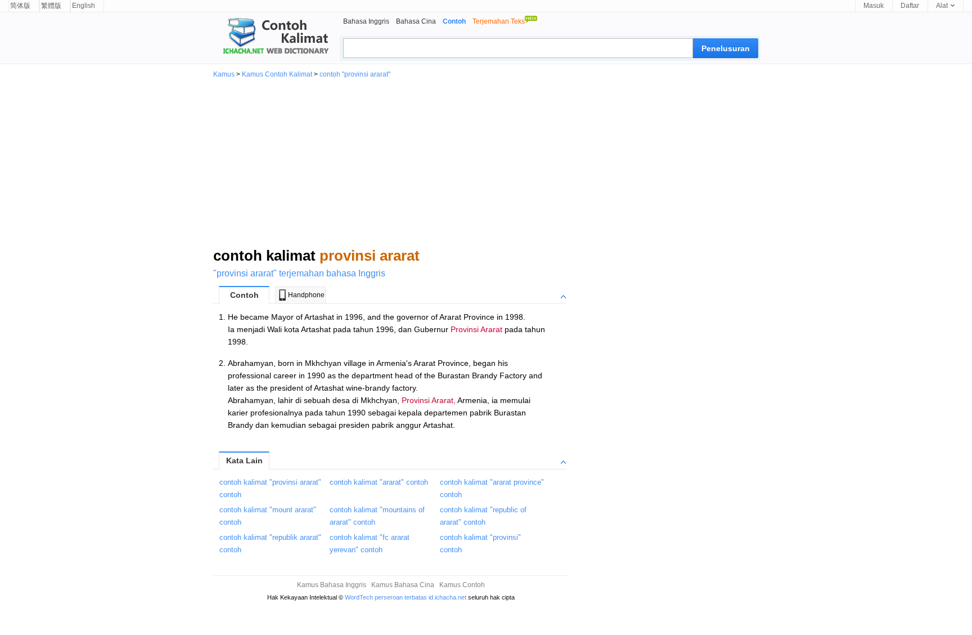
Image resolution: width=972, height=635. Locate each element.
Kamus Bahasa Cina (402, 585)
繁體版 (51, 6)
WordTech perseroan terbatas (386, 597)
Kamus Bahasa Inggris (331, 585)
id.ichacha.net (447, 597)
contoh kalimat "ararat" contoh (379, 482)
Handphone (306, 295)
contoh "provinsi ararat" (355, 74)
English (83, 6)
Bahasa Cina (416, 21)
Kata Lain (244, 460)
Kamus (224, 74)
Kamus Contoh (462, 585)
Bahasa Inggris (366, 21)
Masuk (873, 6)
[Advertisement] (486, 162)
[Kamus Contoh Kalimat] (271, 37)
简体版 (20, 6)
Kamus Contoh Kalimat (277, 74)
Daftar (910, 6)
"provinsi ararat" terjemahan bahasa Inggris (299, 273)
